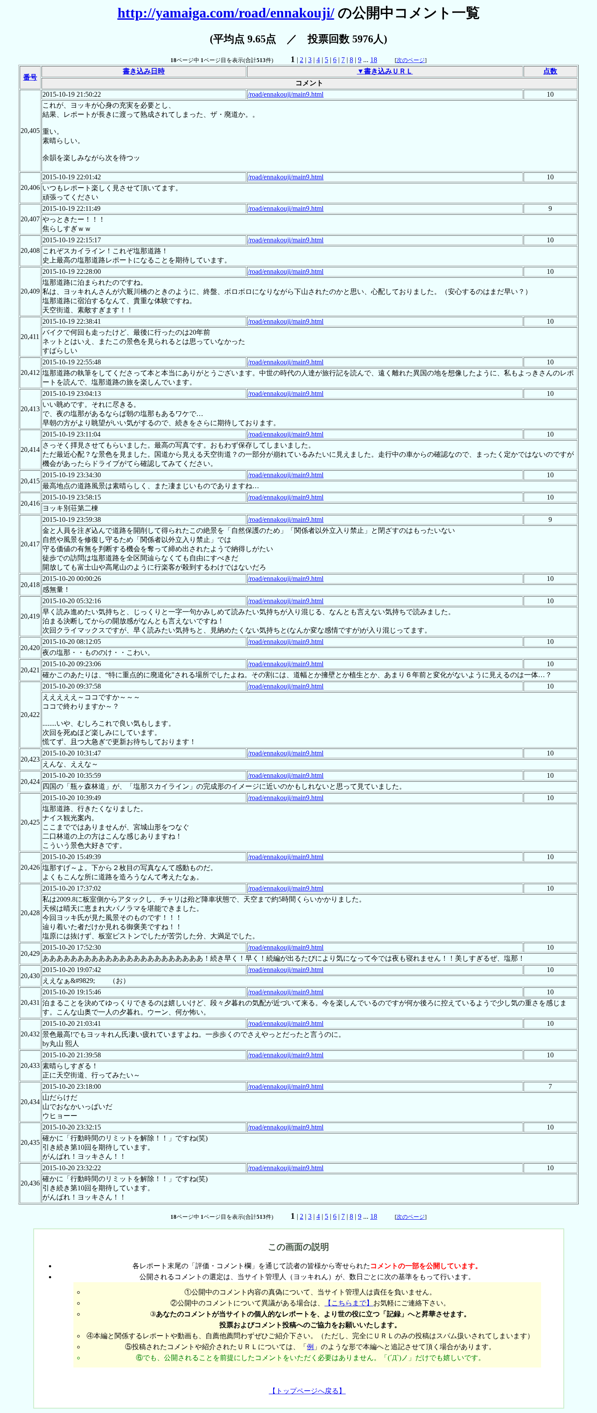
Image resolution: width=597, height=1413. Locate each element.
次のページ (410, 60)
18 (373, 59)
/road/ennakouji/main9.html (285, 94)
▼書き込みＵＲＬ (385, 71)
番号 (30, 77)
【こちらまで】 (348, 1303)
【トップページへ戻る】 (307, 1391)
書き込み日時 (144, 71)
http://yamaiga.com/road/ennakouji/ (226, 13)
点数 (550, 71)
